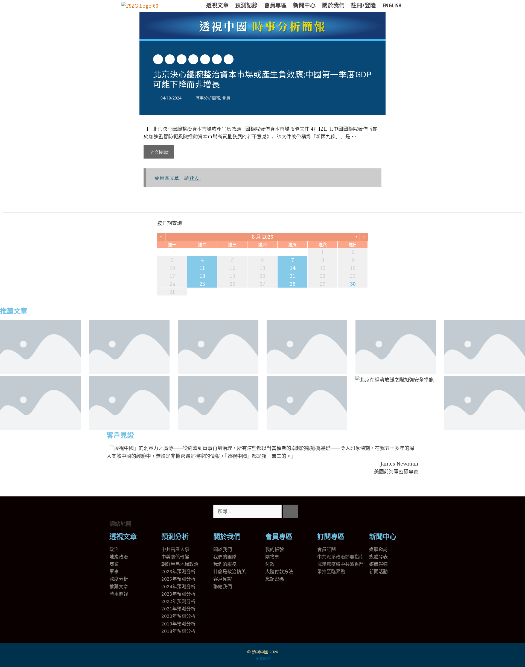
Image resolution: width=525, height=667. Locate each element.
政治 (114, 549)
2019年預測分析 (178, 624)
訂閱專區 (331, 537)
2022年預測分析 (178, 601)
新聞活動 (378, 571)
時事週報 (118, 594)
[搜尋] (290, 511)
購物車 (272, 557)
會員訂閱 (326, 549)
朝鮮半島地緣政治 (180, 564)
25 (202, 283)
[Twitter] (324, 511)
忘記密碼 (274, 579)
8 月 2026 (262, 236)
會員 (226, 98)
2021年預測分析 (178, 608)
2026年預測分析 (178, 571)
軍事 (114, 571)
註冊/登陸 (363, 5)
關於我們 (333, 5)
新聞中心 (304, 5)
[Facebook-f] (339, 511)
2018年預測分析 (178, 631)
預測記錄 (246, 5)
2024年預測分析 (178, 586)
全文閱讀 (159, 151)
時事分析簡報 (262, 26)
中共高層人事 (175, 549)
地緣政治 (118, 557)
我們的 (220, 564)
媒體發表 (378, 557)
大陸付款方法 (279, 571)
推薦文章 (13, 311)
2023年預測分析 (178, 594)
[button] (158, 59)
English (392, 5)
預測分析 (175, 537)
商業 (114, 564)
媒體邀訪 (378, 549)
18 (202, 276)
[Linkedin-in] (353, 511)
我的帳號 (274, 549)
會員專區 (275, 5)
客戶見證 (120, 435)
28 (292, 283)
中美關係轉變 (175, 557)
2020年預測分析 (178, 616)
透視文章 (217, 5)
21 (292, 276)
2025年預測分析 (178, 579)
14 (292, 268)
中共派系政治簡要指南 (340, 557)
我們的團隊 (225, 557)
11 (202, 268)
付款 (270, 564)
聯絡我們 (222, 586)
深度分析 (118, 579)
